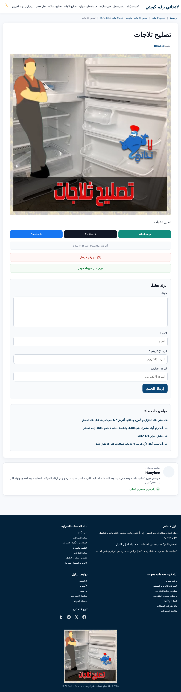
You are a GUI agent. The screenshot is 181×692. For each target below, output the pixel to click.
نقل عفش (41, 6)
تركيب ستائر (171, 580)
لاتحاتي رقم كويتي (162, 6)
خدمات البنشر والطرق (76, 557)
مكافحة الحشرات (169, 610)
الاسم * (164, 333)
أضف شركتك (133, 6)
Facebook (36, 234)
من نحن (83, 590)
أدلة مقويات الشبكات (167, 605)
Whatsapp (145, 234)
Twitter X (90, 234)
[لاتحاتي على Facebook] (84, 617)
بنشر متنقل (118, 6)
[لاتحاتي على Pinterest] (69, 617)
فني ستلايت (105, 6)
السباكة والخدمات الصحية (165, 585)
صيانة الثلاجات (80, 552)
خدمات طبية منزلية (88, 6)
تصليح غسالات (55, 6)
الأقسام (83, 585)
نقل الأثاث (82, 532)
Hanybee (159, 45)
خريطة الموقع (80, 601)
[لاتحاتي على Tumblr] (61, 617)
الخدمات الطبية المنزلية (76, 562)
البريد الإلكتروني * (158, 351)
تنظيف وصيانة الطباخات (166, 590)
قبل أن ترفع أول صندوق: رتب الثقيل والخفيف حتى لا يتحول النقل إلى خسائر (126, 428)
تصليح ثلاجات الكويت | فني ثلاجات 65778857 (123, 17)
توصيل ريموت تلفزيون (22, 6)
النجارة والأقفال (170, 601)
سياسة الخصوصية (79, 595)
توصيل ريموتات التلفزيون (165, 595)
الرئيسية (174, 17)
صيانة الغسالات (80, 537)
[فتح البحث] (6, 5)
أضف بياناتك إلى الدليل (127, 544)
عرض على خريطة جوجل (90, 268)
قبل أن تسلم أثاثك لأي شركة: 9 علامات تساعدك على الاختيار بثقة (132, 443)
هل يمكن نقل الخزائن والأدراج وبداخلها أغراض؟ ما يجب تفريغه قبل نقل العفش (125, 420)
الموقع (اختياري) (159, 368)
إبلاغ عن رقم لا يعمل (90, 257)
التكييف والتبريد (80, 547)
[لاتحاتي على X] (76, 617)
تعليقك (164, 293)
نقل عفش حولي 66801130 (153, 436)
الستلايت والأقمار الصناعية (74, 542)
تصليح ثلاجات (70, 6)
